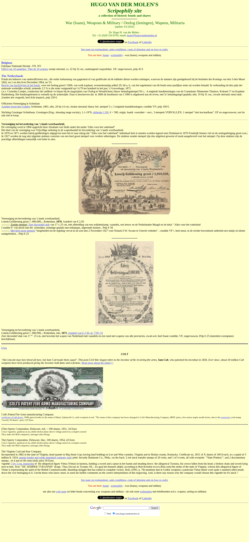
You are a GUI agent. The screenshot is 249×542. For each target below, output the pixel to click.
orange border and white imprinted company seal (45, 457)
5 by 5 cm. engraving (22, 463)
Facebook (133, 42)
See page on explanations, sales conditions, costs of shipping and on (124, 49)
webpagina (146, 491)
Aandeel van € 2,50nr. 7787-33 (85, 333)
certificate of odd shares (12, 417)
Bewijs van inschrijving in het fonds (20, 85)
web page (61, 491)
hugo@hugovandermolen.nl (142, 35)
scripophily (117, 55)
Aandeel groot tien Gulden (15, 106)
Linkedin (147, 42)
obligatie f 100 (100, 112)
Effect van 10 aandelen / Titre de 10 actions (24, 69)
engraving (225, 417)
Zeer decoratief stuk (39, 224)
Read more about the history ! (97, 362)
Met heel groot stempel (23, 230)
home (106, 55)
